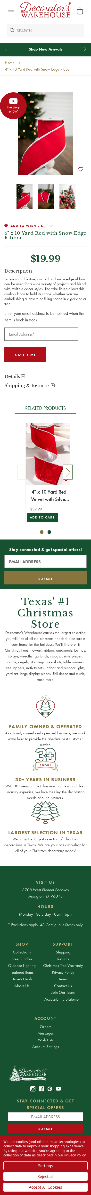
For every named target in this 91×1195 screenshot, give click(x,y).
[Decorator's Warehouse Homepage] (45, 1073)
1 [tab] (41, 532)
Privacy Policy (63, 972)
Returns (63, 959)
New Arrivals (50, 49)
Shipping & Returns (27, 385)
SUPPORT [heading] (63, 944)
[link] (32, 1088)
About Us (21, 985)
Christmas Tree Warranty (63, 965)
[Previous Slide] (6, 49)
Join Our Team (63, 992)
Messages (45, 1033)
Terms (62, 979)
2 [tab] (49, 532)
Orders (45, 1026)
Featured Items (21, 972)
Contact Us (63, 985)
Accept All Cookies (45, 1187)
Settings (45, 1165)
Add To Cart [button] (42, 517)
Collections (22, 952)
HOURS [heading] (45, 906)
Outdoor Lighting (22, 965)
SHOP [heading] (22, 944)
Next (68, 472)
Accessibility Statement (63, 999)
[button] (11, 11)
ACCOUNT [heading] (45, 1018)
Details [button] (12, 376)
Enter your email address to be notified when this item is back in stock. (44, 316)
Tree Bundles (22, 959)
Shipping (63, 952)
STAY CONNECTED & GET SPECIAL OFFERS (45, 1104)
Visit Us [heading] (45, 882)
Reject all (45, 1176)
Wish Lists (45, 1040)
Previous (22, 472)
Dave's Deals (21, 979)
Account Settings (45, 1046)
